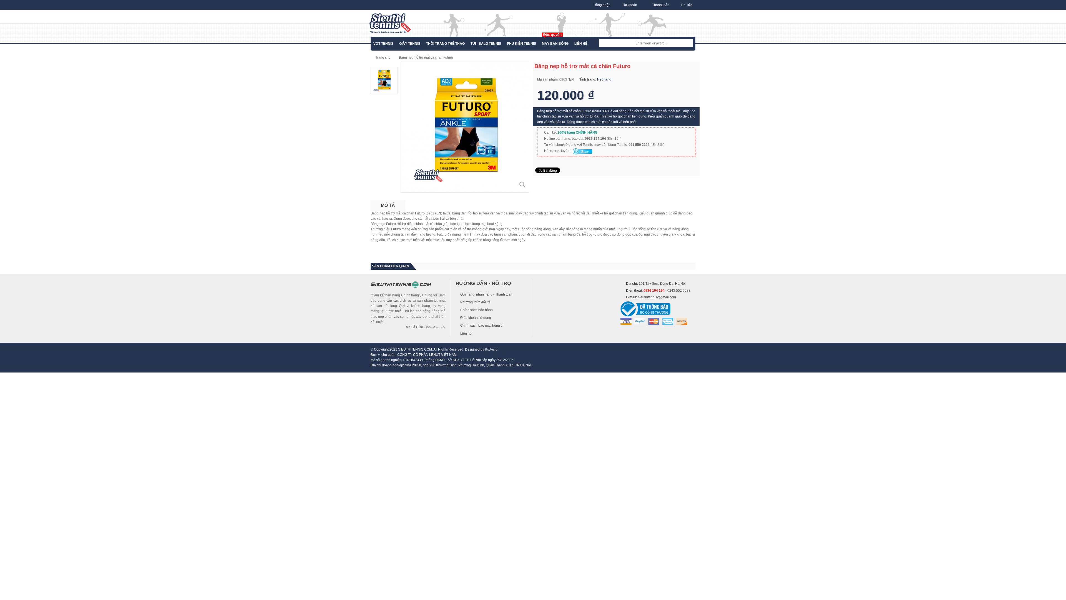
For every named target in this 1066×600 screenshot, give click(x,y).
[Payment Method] (626, 321)
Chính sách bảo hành (476, 310)
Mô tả (388, 205)
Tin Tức (686, 5)
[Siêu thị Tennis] (390, 23)
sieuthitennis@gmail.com (657, 297)
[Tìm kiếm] (688, 43)
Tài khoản (629, 5)
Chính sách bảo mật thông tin (482, 326)
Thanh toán (660, 5)
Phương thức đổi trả (475, 302)
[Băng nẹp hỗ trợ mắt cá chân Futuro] (466, 127)
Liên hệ (466, 334)
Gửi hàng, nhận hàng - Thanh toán (486, 294)
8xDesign (492, 349)
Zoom (522, 184)
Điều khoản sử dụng (475, 318)
